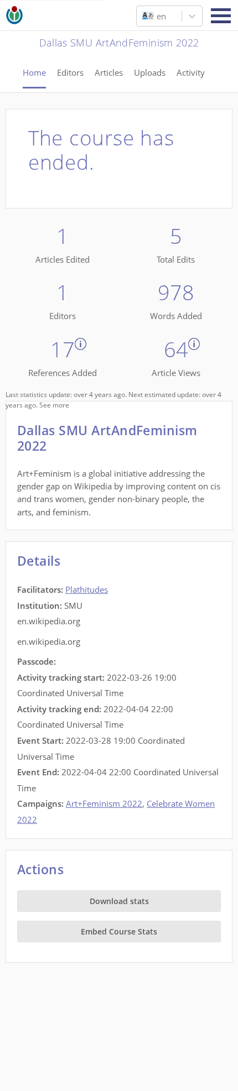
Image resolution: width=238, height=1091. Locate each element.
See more (54, 405)
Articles (109, 72)
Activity (191, 72)
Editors (70, 72)
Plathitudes (86, 589)
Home (34, 72)
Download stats (119, 901)
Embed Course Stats (119, 931)
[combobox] (143, 16)
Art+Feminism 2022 (104, 803)
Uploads (149, 72)
